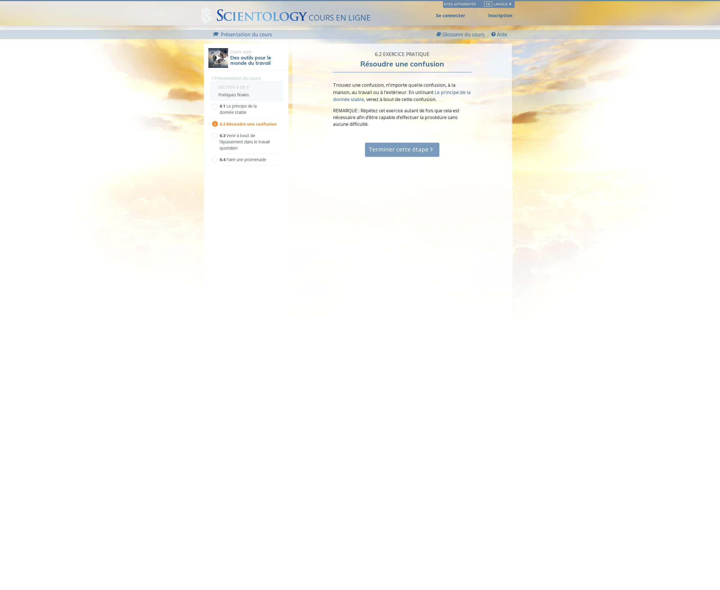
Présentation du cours (237, 78)
